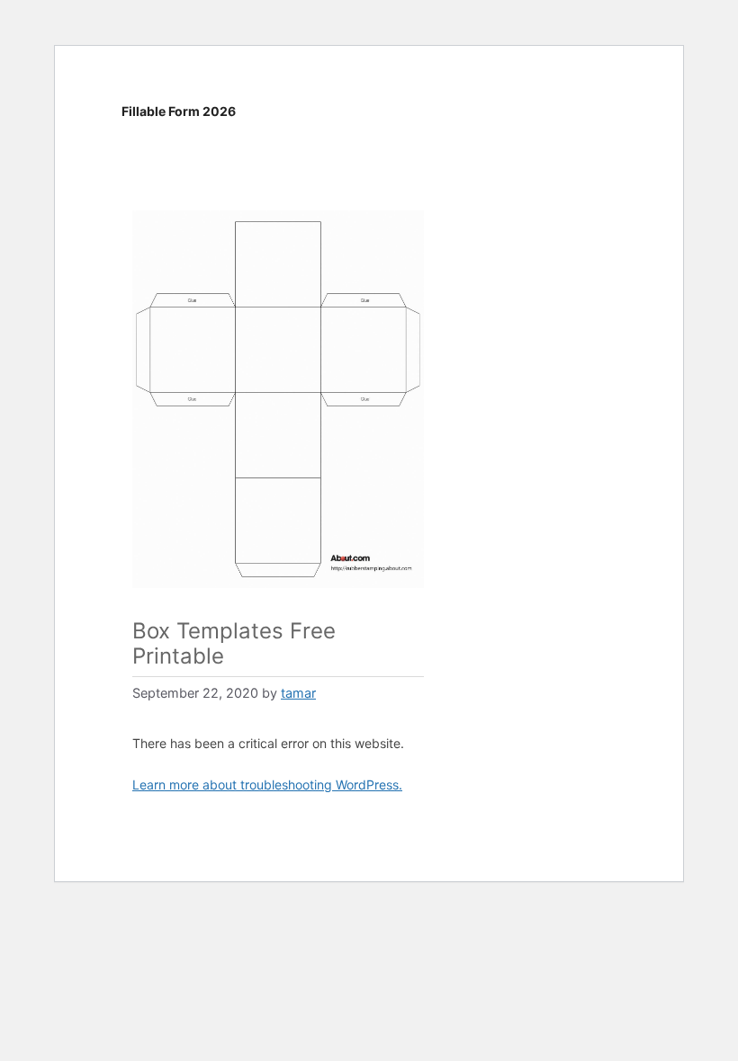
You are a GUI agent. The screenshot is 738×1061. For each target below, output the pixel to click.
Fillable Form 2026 (179, 111)
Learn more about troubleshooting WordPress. (267, 784)
